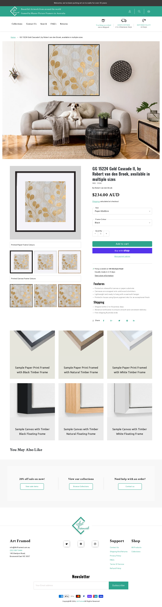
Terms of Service (117, 564)
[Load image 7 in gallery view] (69, 295)
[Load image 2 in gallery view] (45, 261)
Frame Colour (100, 219)
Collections (136, 552)
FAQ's (112, 560)
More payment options (122, 256)
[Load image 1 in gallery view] (21, 261)
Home (13, 37)
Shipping (96, 201)
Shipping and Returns (119, 552)
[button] (139, 11)
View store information (104, 276)
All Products (136, 547)
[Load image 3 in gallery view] (69, 261)
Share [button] (97, 320)
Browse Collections (81, 486)
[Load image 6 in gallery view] (45, 295)
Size (97, 208)
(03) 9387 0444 (16, 550)
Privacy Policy (115, 556)
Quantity (98, 231)
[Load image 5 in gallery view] (21, 295)
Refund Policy (115, 568)
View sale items (32, 486)
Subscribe (118, 585)
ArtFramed (80, 601)
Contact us (130, 486)
